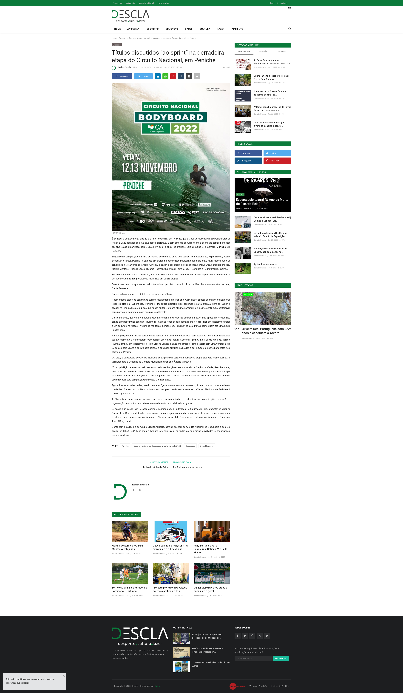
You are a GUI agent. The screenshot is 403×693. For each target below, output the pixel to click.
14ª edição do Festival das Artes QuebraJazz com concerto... (270, 250)
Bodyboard (190, 446)
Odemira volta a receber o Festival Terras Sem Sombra (271, 77)
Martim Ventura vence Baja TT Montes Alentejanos (129, 547)
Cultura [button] (205, 28)
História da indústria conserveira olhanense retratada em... (207, 650)
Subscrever (281, 658)
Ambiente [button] (238, 28)
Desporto (123, 38)
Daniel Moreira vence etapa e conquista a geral (210, 589)
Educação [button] (172, 28)
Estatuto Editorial (146, 3)
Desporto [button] (153, 28)
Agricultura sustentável (266, 264)
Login (272, 3)
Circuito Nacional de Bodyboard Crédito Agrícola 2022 (157, 446)
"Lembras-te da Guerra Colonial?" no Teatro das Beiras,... (271, 93)
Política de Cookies (280, 686)
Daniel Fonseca (206, 446)
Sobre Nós (130, 3)
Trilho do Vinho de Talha (155, 467)
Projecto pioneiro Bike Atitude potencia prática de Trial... (170, 589)
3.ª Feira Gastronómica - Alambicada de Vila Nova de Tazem (272, 62)
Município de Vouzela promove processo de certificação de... (206, 636)
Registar (283, 3)
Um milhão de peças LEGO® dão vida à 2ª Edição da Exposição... (270, 235)
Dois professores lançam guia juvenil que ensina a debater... (269, 124)
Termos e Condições (259, 686)
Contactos (117, 3)
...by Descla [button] (133, 28)
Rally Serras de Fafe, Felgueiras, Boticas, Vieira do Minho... (210, 549)
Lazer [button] (221, 28)
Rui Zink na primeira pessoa (187, 467)
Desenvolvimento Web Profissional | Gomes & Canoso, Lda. (272, 219)
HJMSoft (157, 686)
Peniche (125, 446)
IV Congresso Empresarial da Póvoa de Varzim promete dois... (272, 109)
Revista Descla (124, 67)
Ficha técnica (163, 3)
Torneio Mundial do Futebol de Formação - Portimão (129, 589)
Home (117, 28)
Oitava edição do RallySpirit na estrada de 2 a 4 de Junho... (170, 547)
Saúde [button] (189, 28)
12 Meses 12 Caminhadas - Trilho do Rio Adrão (211, 664)
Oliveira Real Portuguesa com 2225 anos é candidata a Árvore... (259, 331)
